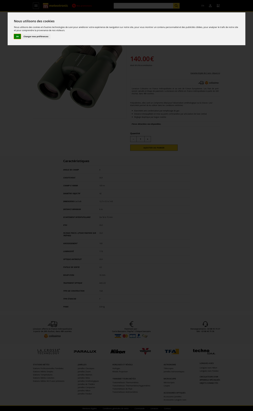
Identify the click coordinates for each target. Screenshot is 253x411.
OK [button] (17, 36)
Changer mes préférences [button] (35, 36)
